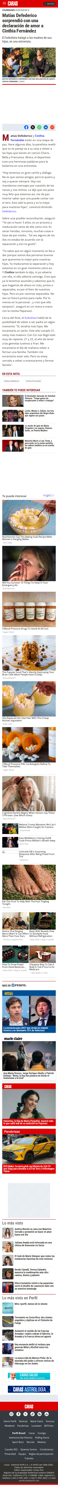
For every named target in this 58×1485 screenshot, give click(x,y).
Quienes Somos (28, 1449)
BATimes (48, 1425)
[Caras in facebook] (18, 1414)
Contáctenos (46, 1449)
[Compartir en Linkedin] (46, 127)
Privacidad (10, 1453)
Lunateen (37, 1425)
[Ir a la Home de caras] (13, 4)
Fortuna (50, 1421)
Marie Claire (36, 1421)
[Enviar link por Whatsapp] (39, 127)
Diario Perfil (10, 1421)
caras (29, 1087)
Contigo (42, 1433)
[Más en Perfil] (18, 986)
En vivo (50, 4)
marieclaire (29, 1039)
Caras (32, 1433)
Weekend (9, 1425)
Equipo (22, 1453)
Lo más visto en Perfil (19, 1298)
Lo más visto (12, 1223)
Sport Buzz (18, 1442)
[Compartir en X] (33, 127)
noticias (29, 994)
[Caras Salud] (29, 1378)
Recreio (31, 1442)
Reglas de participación (41, 1453)
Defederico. (9, 211)
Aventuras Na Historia (20, 1437)
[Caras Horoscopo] (29, 1391)
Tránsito (29, 1458)
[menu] (4, 3)
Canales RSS (11, 1449)
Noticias (23, 1421)
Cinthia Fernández (33, 381)
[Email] (52, 127)
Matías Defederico (11, 381)
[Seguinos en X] (25, 1414)
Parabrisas (23, 1425)
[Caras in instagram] (11, 1414)
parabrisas (29, 1132)
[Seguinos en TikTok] (32, 1414)
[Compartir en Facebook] (26, 127)
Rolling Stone (42, 1437)
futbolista (31, 318)
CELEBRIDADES (8, 10)
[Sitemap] (46, 1414)
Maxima (41, 1442)
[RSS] (39, 1414)
